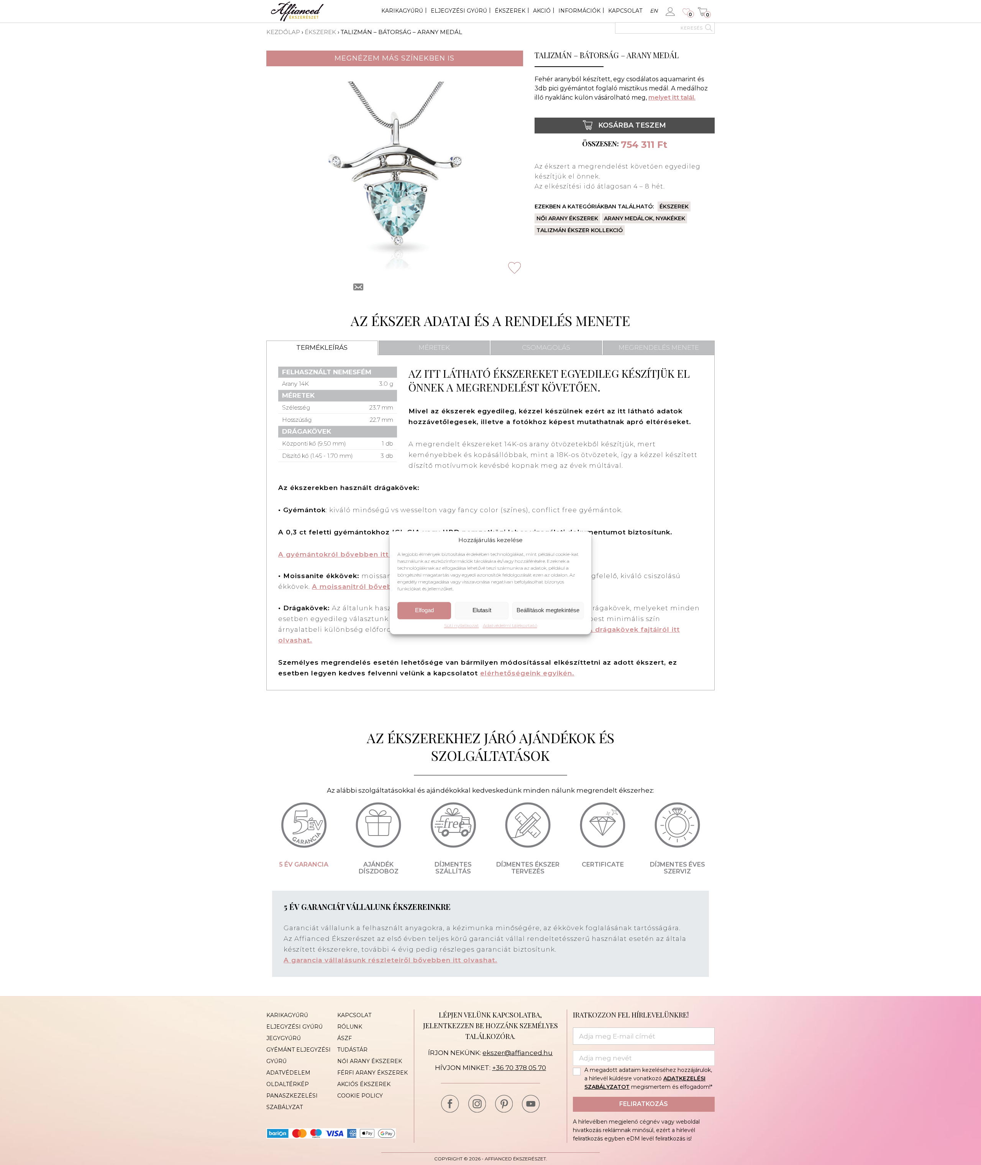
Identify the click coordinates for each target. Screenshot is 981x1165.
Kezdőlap (283, 32)
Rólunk (349, 1026)
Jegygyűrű (283, 1038)
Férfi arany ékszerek (372, 1072)
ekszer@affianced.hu (517, 1053)
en (654, 10)
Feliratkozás (643, 1104)
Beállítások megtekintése (548, 610)
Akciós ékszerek (363, 1084)
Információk (579, 10)
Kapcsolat (625, 10)
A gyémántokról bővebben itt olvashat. (351, 554)
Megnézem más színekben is (394, 58)
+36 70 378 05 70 (519, 1068)
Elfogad (424, 610)
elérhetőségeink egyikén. (527, 673)
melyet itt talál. (672, 97)
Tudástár (352, 1049)
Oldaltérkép (287, 1084)
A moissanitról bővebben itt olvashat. (382, 586)
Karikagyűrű (402, 10)
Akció (542, 10)
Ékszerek (510, 10)
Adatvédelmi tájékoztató (510, 625)
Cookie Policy (360, 1095)
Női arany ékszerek (567, 218)
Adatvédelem (288, 1072)
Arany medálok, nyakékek (644, 218)
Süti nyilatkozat (461, 625)
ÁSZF (344, 1038)
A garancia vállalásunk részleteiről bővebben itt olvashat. (390, 960)
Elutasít (481, 610)
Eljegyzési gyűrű (459, 10)
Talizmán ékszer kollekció (579, 230)
